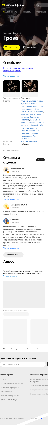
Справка (3, 345)
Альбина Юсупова (28, 101)
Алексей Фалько (28, 114)
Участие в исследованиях (9, 362)
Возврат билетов (6, 357)
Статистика (33, 384)
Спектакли (30, 315)
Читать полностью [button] (11, 76)
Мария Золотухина (29, 128)
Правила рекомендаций (8, 366)
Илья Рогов (38, 106)
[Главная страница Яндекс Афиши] (3, 4)
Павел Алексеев (27, 109)
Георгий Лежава (28, 131)
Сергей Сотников (35, 112)
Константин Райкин (29, 141)
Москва (5, 315)
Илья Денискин (36, 120)
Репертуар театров (17, 315)
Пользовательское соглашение (11, 349)
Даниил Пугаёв (36, 125)
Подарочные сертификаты (9, 353)
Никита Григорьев (29, 122)
